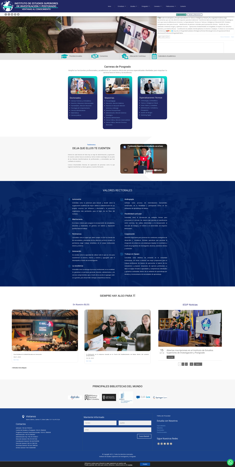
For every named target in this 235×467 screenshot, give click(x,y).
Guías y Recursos (195, 14)
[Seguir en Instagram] (15, 14)
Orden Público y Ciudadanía (149, 105)
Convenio (157, 6)
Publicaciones (170, 6)
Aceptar (145, 464)
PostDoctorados (162, 432)
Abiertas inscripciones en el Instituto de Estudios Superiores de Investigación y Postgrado (190, 351)
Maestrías (160, 428)
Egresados (181, 14)
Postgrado (145, 6)
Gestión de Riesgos (146, 112)
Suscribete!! (144, 436)
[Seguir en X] (9, 14)
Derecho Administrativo (113, 117)
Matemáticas (75, 113)
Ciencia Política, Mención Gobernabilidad (118, 120)
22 (191, 364)
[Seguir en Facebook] (6, 14)
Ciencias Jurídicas (76, 115)
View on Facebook (225, 37)
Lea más (170, 357)
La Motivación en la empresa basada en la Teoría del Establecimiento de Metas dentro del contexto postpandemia (117, 355)
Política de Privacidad (163, 416)
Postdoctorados (75, 56)
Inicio (109, 6)
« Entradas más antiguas (19, 368)
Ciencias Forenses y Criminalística (81, 101)
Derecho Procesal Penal (113, 110)
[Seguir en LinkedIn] (18, 14)
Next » (198, 364)
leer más (16, 360)
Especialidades (161, 426)
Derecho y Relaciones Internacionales (82, 103)
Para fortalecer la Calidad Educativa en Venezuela (28, 354)
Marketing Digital (146, 115)
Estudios (132, 6)
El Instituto (121, 6)
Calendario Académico (167, 56)
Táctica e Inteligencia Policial (149, 103)
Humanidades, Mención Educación (81, 105)
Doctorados (160, 430)
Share (232, 37)
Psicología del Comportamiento (80, 108)
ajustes (130, 465)
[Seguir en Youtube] (12, 14)
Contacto (183, 6)
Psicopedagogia (110, 101)
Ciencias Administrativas (78, 110)
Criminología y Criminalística (149, 101)
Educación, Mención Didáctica (115, 103)
